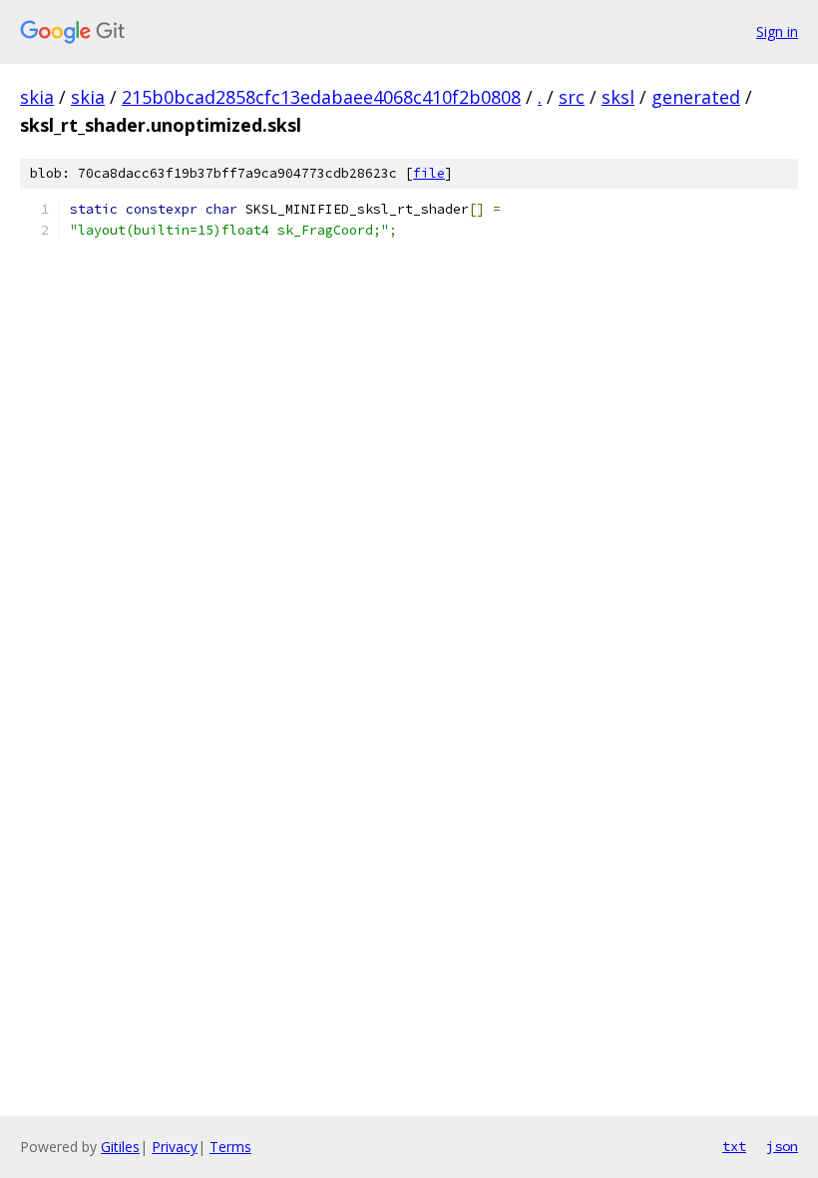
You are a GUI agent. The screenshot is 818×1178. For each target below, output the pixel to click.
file (429, 173)
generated (695, 97)
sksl (618, 97)
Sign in (777, 31)
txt (734, 1146)
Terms (230, 1146)
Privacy (175, 1146)
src (572, 97)
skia (37, 97)
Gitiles (120, 1146)
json (782, 1146)
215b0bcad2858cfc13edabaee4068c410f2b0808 (321, 97)
